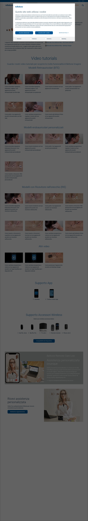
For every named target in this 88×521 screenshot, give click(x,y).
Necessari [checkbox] (19, 38)
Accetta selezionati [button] (24, 33)
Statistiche (49, 38)
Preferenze (34, 38)
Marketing (64, 38)
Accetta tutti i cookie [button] (44, 33)
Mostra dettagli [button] (63, 32)
